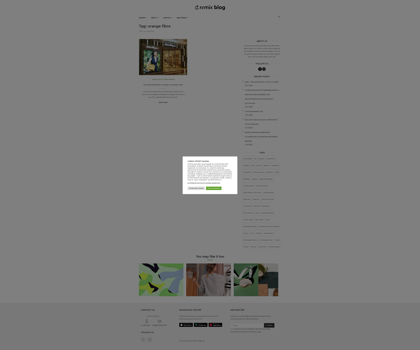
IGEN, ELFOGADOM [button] (213, 188)
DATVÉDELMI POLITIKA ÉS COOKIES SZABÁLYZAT (204, 183)
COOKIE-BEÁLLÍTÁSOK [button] (196, 188)
